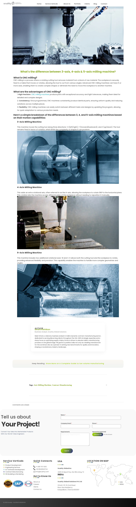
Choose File (98, 434)
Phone (94, 423)
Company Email (66, 423)
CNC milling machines (40, 94)
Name (63, 415)
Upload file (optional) (99, 432)
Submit (66, 451)
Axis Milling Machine (42, 385)
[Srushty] (12, 3)
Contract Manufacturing (62, 385)
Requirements (65, 432)
